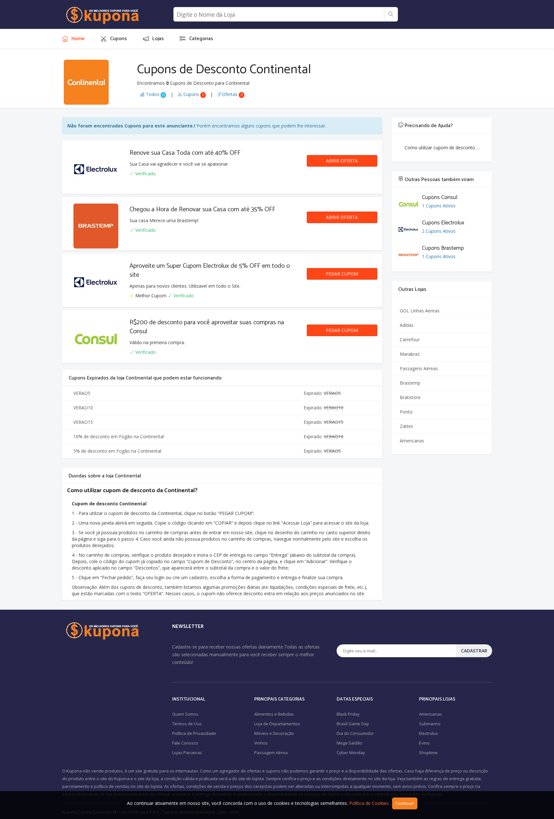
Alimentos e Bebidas (274, 714)
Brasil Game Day (353, 724)
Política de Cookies (369, 803)
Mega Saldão (349, 743)
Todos (154, 94)
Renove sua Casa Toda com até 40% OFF (185, 153)
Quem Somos (185, 714)
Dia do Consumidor (355, 733)
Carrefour (410, 339)
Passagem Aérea (271, 752)
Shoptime (428, 752)
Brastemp (410, 383)
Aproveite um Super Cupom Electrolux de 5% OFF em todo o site (210, 270)
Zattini (406, 426)
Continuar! (404, 803)
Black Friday (348, 714)
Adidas (407, 325)
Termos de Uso (187, 724)
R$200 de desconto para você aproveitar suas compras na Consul (207, 327)
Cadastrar (474, 651)
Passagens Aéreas (419, 368)
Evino (424, 743)
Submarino (430, 724)
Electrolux (428, 733)
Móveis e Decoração (274, 733)
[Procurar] (390, 14)
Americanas (412, 441)
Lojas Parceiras (187, 752)
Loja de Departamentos (277, 724)
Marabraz (410, 354)
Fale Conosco (185, 743)
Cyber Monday (351, 752)
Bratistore (410, 397)
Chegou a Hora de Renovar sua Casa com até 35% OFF (202, 209)
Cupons (193, 94)
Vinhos (261, 743)
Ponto (406, 412)
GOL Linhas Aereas (420, 311)
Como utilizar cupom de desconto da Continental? (445, 147)
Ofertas (232, 94)
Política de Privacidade (194, 733)
